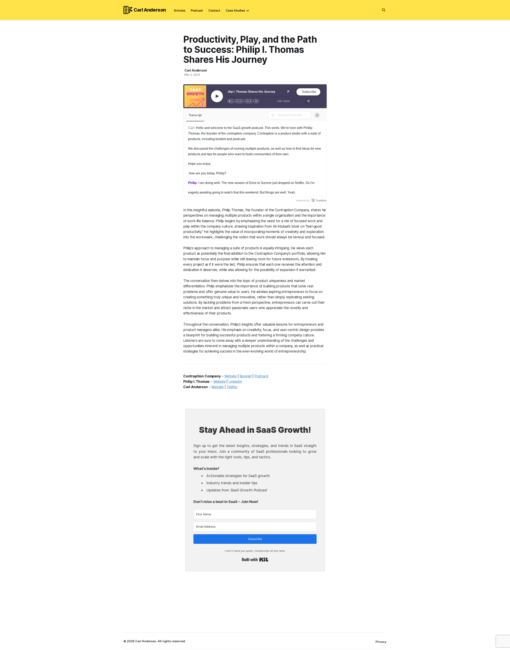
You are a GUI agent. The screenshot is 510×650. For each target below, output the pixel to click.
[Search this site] (384, 10)
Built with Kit (255, 559)
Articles (179, 10)
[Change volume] (256, 101)
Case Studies (235, 10)
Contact (214, 10)
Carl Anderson (150, 10)
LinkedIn (235, 382)
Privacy (381, 642)
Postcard (261, 376)
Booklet (246, 376)
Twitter (232, 387)
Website (230, 376)
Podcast (197, 10)
